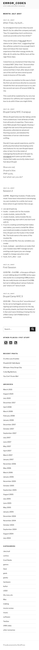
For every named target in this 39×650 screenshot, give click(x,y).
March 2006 (8, 473)
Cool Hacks (7, 560)
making (6, 604)
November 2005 (9, 481)
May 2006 (7, 468)
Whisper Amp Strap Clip (12, 367)
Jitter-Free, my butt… (13, 23)
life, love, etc (8, 595)
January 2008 (8, 420)
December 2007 (9, 425)
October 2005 (8, 486)
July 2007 (7, 438)
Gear (5, 569)
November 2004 (9, 521)
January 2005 (8, 512)
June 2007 (7, 442)
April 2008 (7, 407)
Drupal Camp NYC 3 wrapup (17, 112)
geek (5, 573)
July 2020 (7, 398)
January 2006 (8, 477)
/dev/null (6, 551)
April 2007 (7, 451)
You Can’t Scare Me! (10, 376)
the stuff (22, 41)
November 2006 (9, 464)
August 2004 (8, 534)
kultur (5, 586)
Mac (4, 599)
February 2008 (9, 416)
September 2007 (9, 433)
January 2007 (8, 459)
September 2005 (10, 490)
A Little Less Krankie (11, 359)
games (5, 564)
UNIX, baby (7, 626)
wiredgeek (7, 156)
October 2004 (8, 525)
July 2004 (7, 538)
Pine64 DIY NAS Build (11, 363)
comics (6, 556)
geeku (5, 578)
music (5, 613)
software (6, 617)
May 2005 (7, 507)
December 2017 (9, 403)
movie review (8, 608)
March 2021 (7, 389)
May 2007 (7, 446)
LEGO (5, 591)
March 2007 (8, 455)
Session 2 (8, 191)
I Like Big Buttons (10, 372)
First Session (9, 267)
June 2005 (7, 503)
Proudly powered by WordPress (14, 645)
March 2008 (8, 411)
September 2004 (10, 529)
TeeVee (6, 621)
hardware (7, 582)
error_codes (14, 3)
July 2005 (7, 499)
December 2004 (9, 516)
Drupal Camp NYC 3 (13, 296)
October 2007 (8, 429)
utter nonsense (9, 630)
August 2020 (8, 394)
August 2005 (8, 494)
